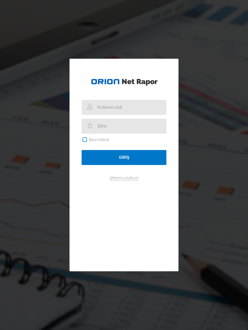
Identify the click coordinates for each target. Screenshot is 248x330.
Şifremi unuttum (124, 178)
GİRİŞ (124, 157)
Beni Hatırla (99, 139)
